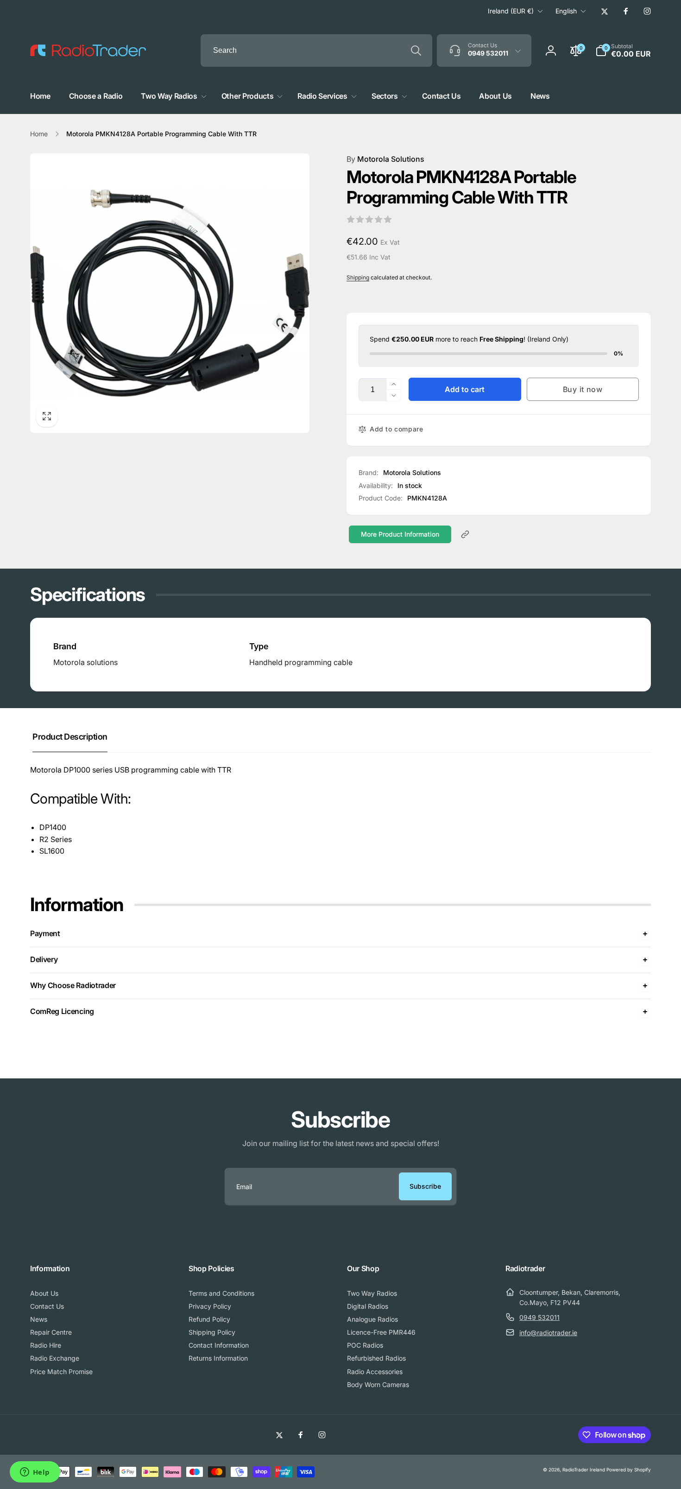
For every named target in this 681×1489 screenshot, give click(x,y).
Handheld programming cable (301, 662)
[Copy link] (465, 534)
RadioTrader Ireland (583, 1469)
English (566, 11)
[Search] (416, 50)
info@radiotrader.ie (548, 1333)
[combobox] (316, 50)
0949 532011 (539, 1317)
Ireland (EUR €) (511, 11)
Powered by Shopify (628, 1469)
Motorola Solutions (385, 159)
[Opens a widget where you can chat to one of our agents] (34, 1472)
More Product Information (400, 534)
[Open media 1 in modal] (169, 293)
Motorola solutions (85, 662)
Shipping (358, 277)
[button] (623, 50)
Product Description (69, 736)
